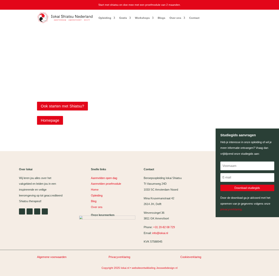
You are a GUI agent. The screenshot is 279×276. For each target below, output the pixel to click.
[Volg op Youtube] (30, 211)
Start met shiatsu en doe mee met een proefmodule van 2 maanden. (139, 4)
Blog (93, 201)
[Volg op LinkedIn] (22, 211)
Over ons (175, 17)
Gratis (123, 17)
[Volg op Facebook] (45, 211)
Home (95, 189)
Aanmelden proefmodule (106, 183)
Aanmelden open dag (104, 178)
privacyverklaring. (231, 209)
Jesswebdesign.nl (166, 267)
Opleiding (105, 17)
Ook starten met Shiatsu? (62, 106)
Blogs (161, 17)
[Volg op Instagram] (37, 211)
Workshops (142, 17)
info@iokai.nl (160, 233)
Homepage (50, 120)
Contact (194, 17)
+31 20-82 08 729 (164, 227)
